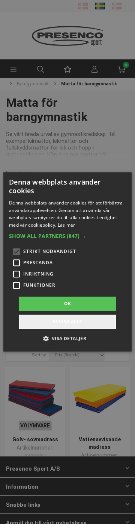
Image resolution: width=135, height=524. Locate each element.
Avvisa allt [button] (67, 322)
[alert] (67, 262)
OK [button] (67, 303)
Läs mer (66, 225)
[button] (67, 236)
